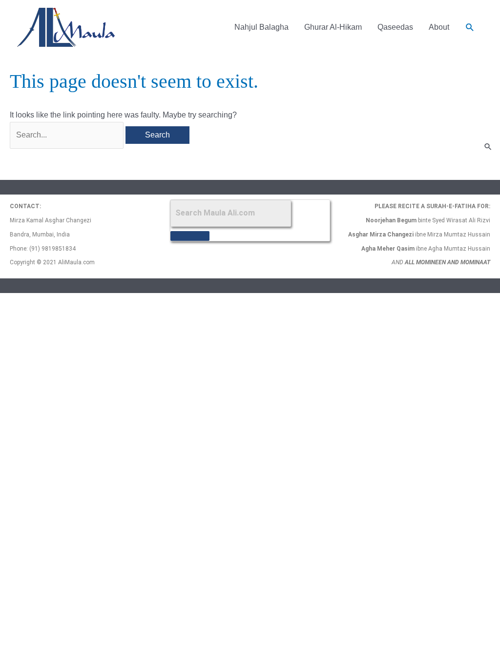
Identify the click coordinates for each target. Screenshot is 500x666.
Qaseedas (395, 27)
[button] (470, 27)
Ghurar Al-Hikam (333, 27)
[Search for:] (67, 135)
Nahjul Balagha (261, 27)
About (439, 27)
